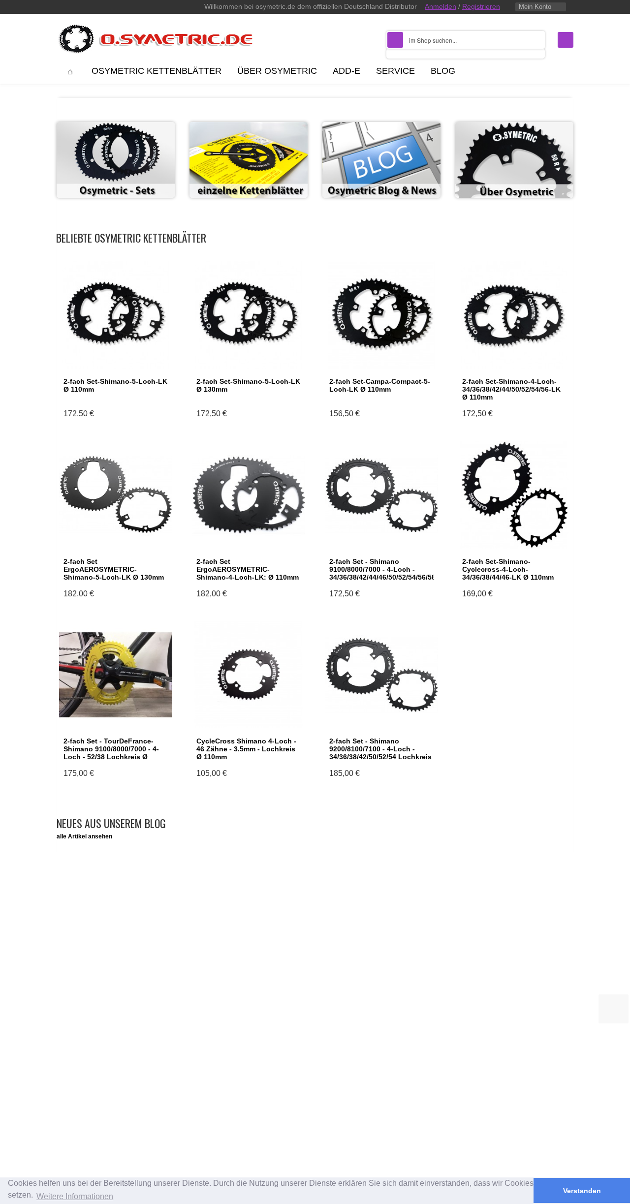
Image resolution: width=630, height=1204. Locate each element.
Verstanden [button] (582, 1191)
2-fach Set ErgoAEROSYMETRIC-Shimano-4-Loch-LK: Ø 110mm (247, 569)
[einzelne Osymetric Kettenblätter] (248, 164)
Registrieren (481, 6)
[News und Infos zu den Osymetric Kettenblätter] (381, 164)
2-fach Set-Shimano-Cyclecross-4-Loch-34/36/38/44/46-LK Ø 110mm (508, 569)
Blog (443, 71)
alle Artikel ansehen (84, 836)
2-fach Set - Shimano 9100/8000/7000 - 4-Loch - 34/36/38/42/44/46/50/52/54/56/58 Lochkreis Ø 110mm (382, 573)
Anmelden (440, 6)
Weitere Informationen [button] (74, 1196)
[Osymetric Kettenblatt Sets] (116, 164)
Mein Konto (535, 6)
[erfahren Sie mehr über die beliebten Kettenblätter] (514, 164)
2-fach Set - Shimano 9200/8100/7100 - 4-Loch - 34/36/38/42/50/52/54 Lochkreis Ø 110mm (380, 753)
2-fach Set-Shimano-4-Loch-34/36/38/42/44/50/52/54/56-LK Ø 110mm (511, 389)
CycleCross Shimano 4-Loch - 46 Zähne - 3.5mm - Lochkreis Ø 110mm (246, 749)
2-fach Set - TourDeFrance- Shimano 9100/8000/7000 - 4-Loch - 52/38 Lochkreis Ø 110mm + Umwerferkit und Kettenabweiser (111, 756)
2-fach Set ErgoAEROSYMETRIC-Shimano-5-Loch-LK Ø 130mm (113, 569)
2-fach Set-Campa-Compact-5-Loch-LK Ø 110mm (379, 385)
